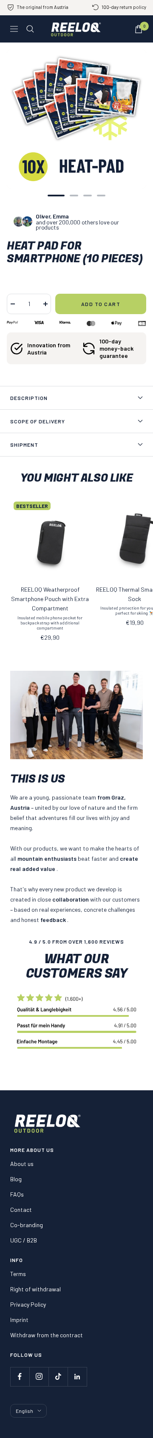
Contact (21, 1209)
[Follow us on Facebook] (19, 1376)
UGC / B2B (23, 1240)
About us (22, 1163)
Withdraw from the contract (46, 1335)
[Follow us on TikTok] (58, 1376)
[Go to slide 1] (56, 195)
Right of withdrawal (35, 1289)
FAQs (17, 1194)
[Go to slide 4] (101, 195)
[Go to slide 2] (74, 195)
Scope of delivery (37, 421)
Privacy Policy (28, 1304)
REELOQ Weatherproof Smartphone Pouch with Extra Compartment (50, 599)
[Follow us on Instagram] (38, 1376)
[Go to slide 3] (87, 195)
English (24, 1411)
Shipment (24, 445)
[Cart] (138, 29)
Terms (18, 1273)
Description (29, 398)
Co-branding (26, 1224)
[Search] (30, 29)
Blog (16, 1179)
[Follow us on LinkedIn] (77, 1376)
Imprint (19, 1319)
